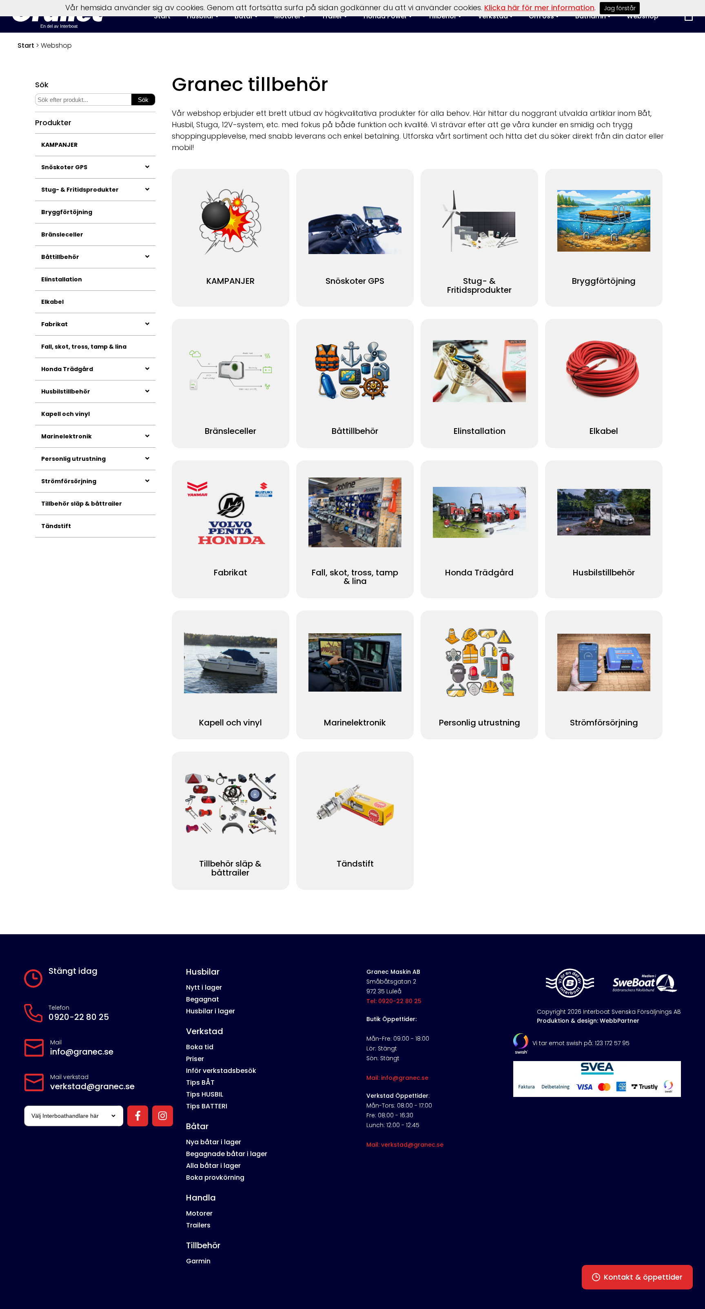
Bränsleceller (62, 234)
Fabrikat (54, 324)
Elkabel (52, 302)
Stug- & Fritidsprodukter (80, 190)
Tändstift (56, 526)
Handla (201, 1198)
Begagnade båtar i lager (226, 1154)
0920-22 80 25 (79, 1017)
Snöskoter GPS (64, 167)
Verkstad (204, 1031)
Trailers (198, 1225)
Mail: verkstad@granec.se (404, 1145)
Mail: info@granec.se (397, 1078)
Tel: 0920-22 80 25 (393, 1001)
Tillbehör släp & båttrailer (81, 504)
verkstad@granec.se (92, 1086)
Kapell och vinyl (65, 414)
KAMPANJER (59, 145)
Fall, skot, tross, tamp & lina (83, 347)
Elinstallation (61, 279)
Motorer (199, 1213)
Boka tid (199, 1047)
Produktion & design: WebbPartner (588, 1021)
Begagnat (202, 999)
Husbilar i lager (210, 1011)
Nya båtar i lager (213, 1142)
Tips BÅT (200, 1082)
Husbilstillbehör (65, 391)
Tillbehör (203, 1245)
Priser (195, 1059)
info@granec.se (81, 1052)
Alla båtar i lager (213, 1165)
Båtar (197, 1126)
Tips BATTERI (206, 1106)
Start (26, 45)
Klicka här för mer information (539, 7)
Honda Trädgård (67, 369)
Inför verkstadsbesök (221, 1070)
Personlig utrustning (73, 459)
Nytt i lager (204, 987)
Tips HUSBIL (204, 1094)
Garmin (198, 1261)
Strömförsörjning (68, 481)
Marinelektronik (66, 436)
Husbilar (202, 972)
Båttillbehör (60, 257)
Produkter (53, 122)
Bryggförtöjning (66, 212)
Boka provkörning (215, 1177)
